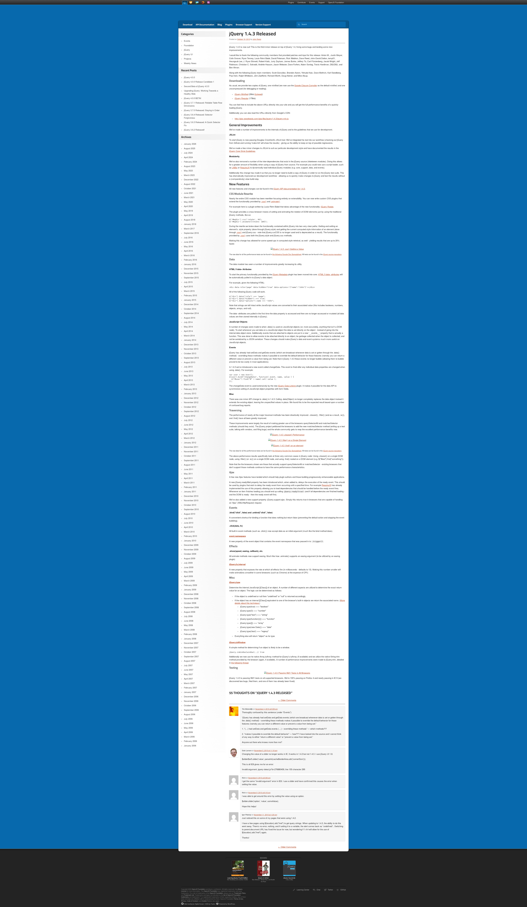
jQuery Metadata (280, 274)
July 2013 (188, 366)
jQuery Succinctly (289, 879)
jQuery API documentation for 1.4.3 (289, 188)
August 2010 (189, 513)
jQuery (184, 2)
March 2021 (189, 197)
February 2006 (190, 741)
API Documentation (205, 24)
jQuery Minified (241, 94)
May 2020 (188, 201)
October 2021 (190, 188)
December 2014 (191, 304)
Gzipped (258, 94)
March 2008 (189, 629)
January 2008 (190, 638)
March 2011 (189, 482)
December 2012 (191, 397)
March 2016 (189, 255)
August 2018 (189, 219)
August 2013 (189, 362)
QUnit (208, 2)
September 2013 (191, 357)
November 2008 (191, 598)
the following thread (239, 662)
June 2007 (188, 669)
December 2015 (191, 268)
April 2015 (188, 286)
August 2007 (189, 660)
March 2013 (189, 384)
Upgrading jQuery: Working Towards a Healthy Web (201, 92)
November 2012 (191, 402)
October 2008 (190, 602)
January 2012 (190, 442)
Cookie (204, 901)
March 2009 (189, 580)
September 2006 (191, 709)
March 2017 (189, 228)
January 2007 (190, 692)
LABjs (234, 167)
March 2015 (189, 290)
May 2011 (188, 473)
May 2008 (188, 625)
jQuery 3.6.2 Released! (194, 129)
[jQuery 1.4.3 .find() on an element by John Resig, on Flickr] (287, 445)
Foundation (189, 45)
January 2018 (190, 224)
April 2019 (188, 215)
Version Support (263, 24)
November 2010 (191, 500)
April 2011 (188, 478)
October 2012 (190, 406)
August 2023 (189, 166)
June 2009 (188, 567)
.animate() (275, 201)
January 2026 (190, 143)
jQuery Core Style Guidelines (242, 151)
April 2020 (188, 206)
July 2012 (188, 420)
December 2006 (191, 696)
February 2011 (190, 487)
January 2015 (190, 299)
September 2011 (191, 460)
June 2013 (188, 371)
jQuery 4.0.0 (189, 77)
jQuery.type (234, 582)
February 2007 (190, 687)
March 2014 (189, 335)
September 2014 (191, 313)
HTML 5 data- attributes (328, 274)
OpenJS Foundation (336, 2)
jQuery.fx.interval (237, 564)
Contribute (302, 2)
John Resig (257, 39)
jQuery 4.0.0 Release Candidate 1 (199, 81)
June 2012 (188, 424)
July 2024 (188, 152)
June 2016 (188, 241)
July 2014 (188, 322)
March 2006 (189, 736)
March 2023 (189, 175)
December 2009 (191, 544)
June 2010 (188, 522)
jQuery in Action (263, 879)
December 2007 (191, 643)
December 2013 (191, 344)
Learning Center (303, 889)
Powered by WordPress (227, 904)
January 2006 (190, 745)
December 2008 (191, 594)
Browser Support (244, 24)
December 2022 (191, 179)
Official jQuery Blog (198, 12)
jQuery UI (191, 2)
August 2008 (189, 611)
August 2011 (189, 464)
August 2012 (189, 415)
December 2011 (191, 446)
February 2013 (190, 389)
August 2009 (189, 558)
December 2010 (191, 496)
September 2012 (191, 411)
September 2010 (191, 509)
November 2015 (191, 273)
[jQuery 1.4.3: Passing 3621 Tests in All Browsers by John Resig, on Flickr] (287, 672)
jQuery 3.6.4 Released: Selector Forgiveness (198, 116)
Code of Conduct (192, 901)
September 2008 (191, 607)
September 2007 (191, 656)
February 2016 (190, 259)
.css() (263, 201)
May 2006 (188, 727)
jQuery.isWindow (237, 642)
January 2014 (190, 339)
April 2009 (188, 576)
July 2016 (188, 237)
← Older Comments (287, 700)
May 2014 (188, 326)
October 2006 (190, 705)
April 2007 (188, 678)
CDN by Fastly (210, 904)
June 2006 (188, 723)
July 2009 (188, 562)
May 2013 (188, 375)
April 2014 (188, 331)
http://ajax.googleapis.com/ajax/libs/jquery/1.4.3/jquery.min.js (262, 118)
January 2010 (190, 540)
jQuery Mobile (197, 2)
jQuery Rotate (327, 206)
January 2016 (190, 264)
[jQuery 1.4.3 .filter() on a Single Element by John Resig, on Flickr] (287, 439)
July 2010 (188, 518)
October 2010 (190, 504)
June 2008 (188, 620)
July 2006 (188, 718)
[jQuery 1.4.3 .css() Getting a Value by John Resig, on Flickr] (287, 248)
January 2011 (190, 491)
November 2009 (191, 549)
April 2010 (188, 527)
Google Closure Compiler (305, 85)
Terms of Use (238, 899)
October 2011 (190, 455)
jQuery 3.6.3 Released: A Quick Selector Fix (202, 124)
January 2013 (190, 393)
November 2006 (191, 701)
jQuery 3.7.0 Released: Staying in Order (202, 110)
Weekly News (190, 63)
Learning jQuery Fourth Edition (237, 879)
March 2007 (189, 683)
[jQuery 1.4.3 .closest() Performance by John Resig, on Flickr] (287, 434)
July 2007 (188, 665)
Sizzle (202, 2)
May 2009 (188, 571)
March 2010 (189, 531)
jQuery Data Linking (287, 385)
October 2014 (190, 308)
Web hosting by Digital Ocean (194, 904)
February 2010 (190, 536)
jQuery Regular (241, 98)
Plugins (291, 2)
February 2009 (190, 585)
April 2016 (188, 250)
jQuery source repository (332, 254)
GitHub (343, 889)
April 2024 (188, 157)
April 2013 (188, 380)
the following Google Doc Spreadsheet (286, 254)
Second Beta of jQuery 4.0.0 (196, 86)
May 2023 (188, 170)
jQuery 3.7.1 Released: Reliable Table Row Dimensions (203, 104)
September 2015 (191, 277)
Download (187, 24)
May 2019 (188, 210)
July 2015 (188, 282)
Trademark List (189, 895)
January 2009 (190, 589)
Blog (220, 24)
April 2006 (188, 732)
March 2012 (189, 437)
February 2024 (190, 161)
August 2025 (189, 148)
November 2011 (191, 451)
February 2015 (190, 295)
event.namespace (237, 536)
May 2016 (188, 246)
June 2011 (188, 469)
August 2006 (189, 714)
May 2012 (188, 429)
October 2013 (190, 353)
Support (321, 2)
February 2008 (190, 634)
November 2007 (191, 647)
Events (312, 2)
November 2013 (191, 348)
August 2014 (189, 317)
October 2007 (190, 651)
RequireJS (245, 167)
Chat (318, 889)
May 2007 (188, 674)
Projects (187, 58)
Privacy (183, 901)
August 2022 (189, 184)
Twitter (330, 889)
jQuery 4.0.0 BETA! (192, 98)
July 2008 (188, 616)
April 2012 (188, 433)
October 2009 (190, 553)
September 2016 (191, 232)
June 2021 (188, 192)
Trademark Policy (240, 893)
